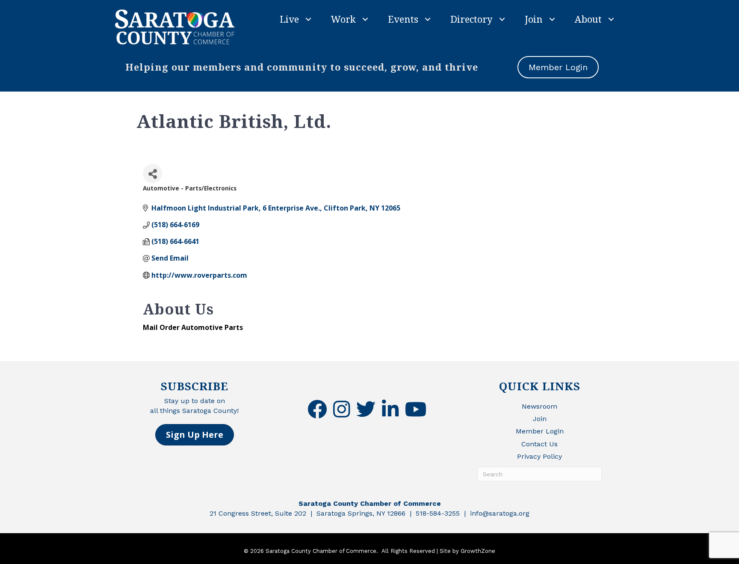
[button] (194, 434)
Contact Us (539, 444)
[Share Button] (152, 173)
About (588, 18)
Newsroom (539, 406)
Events (403, 18)
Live (289, 18)
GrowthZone (478, 551)
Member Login (540, 431)
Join (534, 18)
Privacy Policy (539, 456)
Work (343, 18)
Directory (471, 18)
